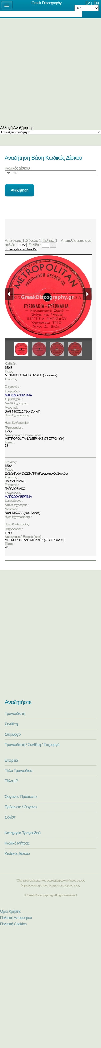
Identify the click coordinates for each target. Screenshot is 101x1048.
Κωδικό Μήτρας (17, 843)
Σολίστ (10, 817)
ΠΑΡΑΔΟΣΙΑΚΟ (15, 481)
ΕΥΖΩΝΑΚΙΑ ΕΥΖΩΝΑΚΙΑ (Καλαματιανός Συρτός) (36, 473)
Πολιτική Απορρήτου (16, 917)
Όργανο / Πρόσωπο (20, 796)
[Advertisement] (50, 73)
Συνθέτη (11, 724)
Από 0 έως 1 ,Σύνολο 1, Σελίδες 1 (32, 240)
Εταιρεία (11, 760)
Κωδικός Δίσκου (17, 853)
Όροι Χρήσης (10, 911)
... (53, 245)
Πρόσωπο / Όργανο (20, 806)
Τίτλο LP (11, 781)
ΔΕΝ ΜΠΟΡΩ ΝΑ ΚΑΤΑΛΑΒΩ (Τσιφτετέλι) (31, 375)
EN (96, 3)
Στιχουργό (12, 734)
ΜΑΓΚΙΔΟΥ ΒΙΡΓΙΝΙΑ (18, 395)
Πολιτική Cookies (13, 924)
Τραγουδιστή (15, 713)
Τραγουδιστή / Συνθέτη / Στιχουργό (32, 744)
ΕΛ (87, 3)
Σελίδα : (34, 244)
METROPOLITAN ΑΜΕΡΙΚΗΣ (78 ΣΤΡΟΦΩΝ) (34, 438)
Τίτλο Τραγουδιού (18, 770)
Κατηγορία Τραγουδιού (22, 832)
